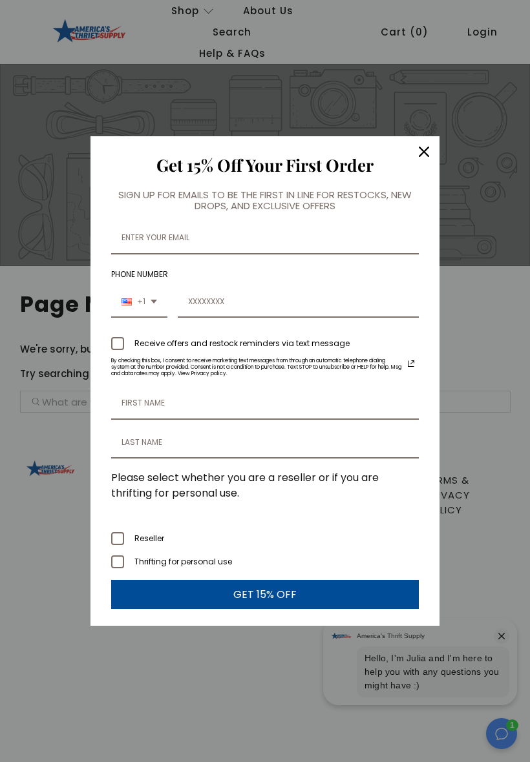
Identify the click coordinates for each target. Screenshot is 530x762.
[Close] (424, 151)
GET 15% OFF (265, 594)
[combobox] (139, 302)
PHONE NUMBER (139, 274)
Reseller (149, 538)
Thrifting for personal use (183, 561)
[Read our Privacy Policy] (411, 363)
